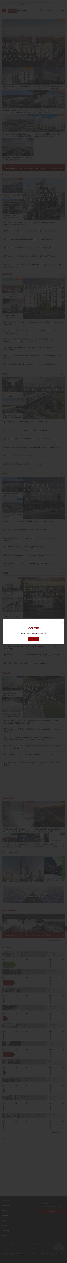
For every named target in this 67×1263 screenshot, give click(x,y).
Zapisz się (33, 639)
